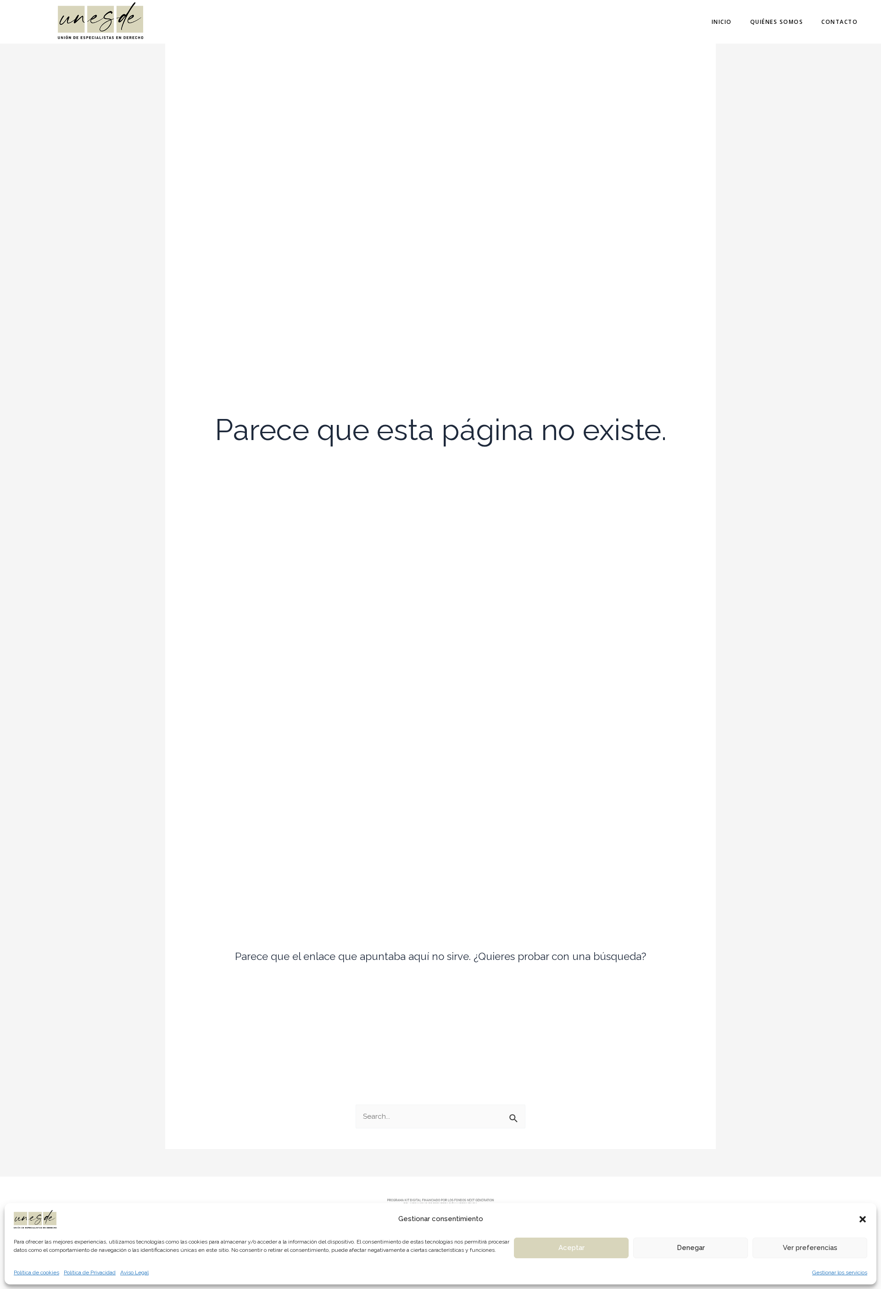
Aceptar (571, 1248)
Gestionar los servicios (839, 1272)
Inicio (722, 22)
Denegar (691, 1248)
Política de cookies (36, 1272)
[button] (862, 1219)
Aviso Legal (134, 1272)
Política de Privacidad (90, 1272)
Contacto (839, 22)
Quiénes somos (776, 22)
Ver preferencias (810, 1248)
